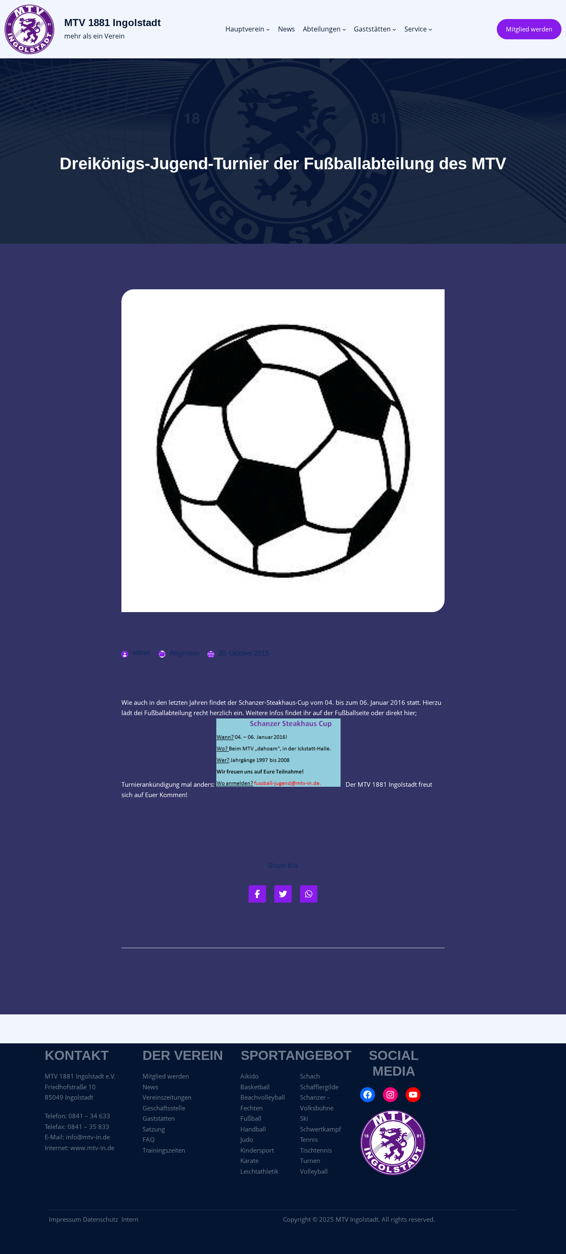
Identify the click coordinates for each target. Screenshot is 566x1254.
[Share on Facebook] (257, 894)
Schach (310, 1076)
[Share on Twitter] (283, 894)
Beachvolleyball (262, 1097)
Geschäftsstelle (164, 1108)
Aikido (249, 1076)
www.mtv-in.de (92, 1147)
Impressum (65, 1219)
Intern (129, 1219)
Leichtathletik (259, 1171)
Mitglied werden (529, 29)
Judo (246, 1139)
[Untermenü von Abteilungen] (344, 29)
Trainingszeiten (164, 1150)
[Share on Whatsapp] (308, 894)
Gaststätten (159, 1118)
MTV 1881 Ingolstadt (112, 22)
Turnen (310, 1160)
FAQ (149, 1139)
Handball (253, 1129)
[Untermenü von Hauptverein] (268, 29)
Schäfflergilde (319, 1087)
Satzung (154, 1129)
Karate (249, 1160)
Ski (304, 1118)
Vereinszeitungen (167, 1097)
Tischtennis (316, 1150)
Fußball (250, 1118)
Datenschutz (102, 1219)
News (150, 1087)
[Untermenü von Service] (430, 29)
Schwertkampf (320, 1129)
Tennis (309, 1139)
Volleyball (314, 1171)
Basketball (255, 1087)
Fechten (251, 1108)
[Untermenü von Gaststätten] (394, 29)
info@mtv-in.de (88, 1137)
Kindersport (257, 1150)
